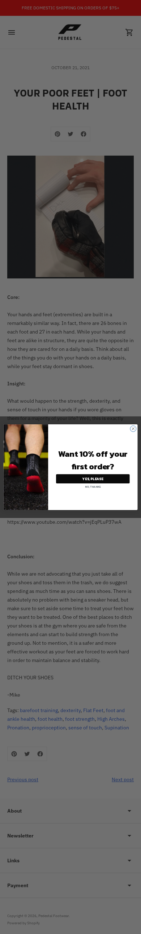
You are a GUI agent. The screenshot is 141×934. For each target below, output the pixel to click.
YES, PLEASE (92, 478)
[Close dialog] (133, 428)
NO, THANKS (93, 486)
